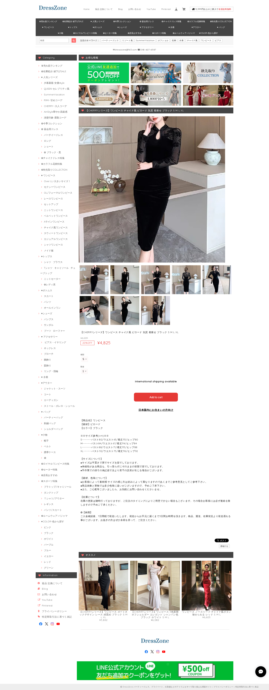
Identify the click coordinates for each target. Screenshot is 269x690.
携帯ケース (50, 452)
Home (86, 9)
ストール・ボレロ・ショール (59, 405)
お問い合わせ (134, 9)
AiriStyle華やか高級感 (55, 111)
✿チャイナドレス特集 (171, 21)
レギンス (48, 504)
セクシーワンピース (54, 186)
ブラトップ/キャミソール (57, 486)
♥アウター (196, 27)
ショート (48, 146)
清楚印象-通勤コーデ (55, 117)
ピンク (47, 527)
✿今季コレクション (122, 21)
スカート (48, 296)
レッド (47, 561)
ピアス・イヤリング (55, 342)
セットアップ (51, 204)
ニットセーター (52, 278)
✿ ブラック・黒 (52, 152)
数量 (82, 366)
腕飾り (47, 359)
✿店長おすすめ (134, 33)
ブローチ (48, 353)
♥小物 (60, 33)
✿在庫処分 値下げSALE (72, 21)
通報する (224, 546)
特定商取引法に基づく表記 (57, 616)
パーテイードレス (53, 134)
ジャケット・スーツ (54, 388)
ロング (47, 140)
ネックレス (50, 348)
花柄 (174, 40)
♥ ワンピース (48, 27)
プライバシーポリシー (54, 611)
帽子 (46, 440)
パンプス (48, 319)
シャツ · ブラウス (53, 262)
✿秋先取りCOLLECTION (221, 21)
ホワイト (48, 538)
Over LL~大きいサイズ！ (57, 181)
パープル (48, 544)
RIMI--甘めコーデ (53, 100)
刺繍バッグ (50, 423)
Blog (120, 9)
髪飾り (47, 365)
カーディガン (51, 400)
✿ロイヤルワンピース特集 (85, 33)
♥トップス (72, 27)
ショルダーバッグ (53, 428)
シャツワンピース (53, 244)
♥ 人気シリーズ (97, 21)
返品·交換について (104, 9)
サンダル (48, 324)
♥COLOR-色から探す (208, 33)
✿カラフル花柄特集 (196, 21)
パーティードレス (110, 40)
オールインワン (52, 307)
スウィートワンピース (56, 233)
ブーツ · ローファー (54, 330)
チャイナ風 (192, 40)
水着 (181, 40)
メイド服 (48, 250)
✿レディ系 (49, 284)
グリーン (48, 567)
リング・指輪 (51, 371)
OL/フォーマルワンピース (58, 192)
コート (47, 394)
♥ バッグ (221, 27)
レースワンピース (53, 198)
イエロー (48, 556)
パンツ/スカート (53, 509)
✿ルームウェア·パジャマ (184, 33)
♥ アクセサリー (147, 27)
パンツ (47, 301)
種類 (82, 354)
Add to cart (156, 397)
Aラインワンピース (54, 221)
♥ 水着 (171, 27)
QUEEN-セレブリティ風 (56, 88)
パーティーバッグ (53, 417)
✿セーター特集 (110, 33)
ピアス (218, 40)
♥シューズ (122, 27)
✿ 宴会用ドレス (147, 21)
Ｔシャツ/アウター (54, 498)
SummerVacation (145, 40)
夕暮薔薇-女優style (54, 82)
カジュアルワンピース (56, 238)
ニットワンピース (53, 210)
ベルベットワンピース (56, 215)
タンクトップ (51, 492)
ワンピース (206, 40)
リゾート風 (127, 40)
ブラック (48, 532)
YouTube (151, 9)
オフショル (163, 40)
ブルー (47, 550)
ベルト (47, 446)
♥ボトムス (97, 27)
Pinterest (166, 9)
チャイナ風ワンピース (56, 227)
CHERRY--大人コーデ (55, 106)
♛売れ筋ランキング (48, 21)
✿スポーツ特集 (159, 33)
